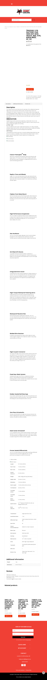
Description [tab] (8, 103)
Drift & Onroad (35, 97)
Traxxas (14, 26)
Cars (8, 26)
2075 (12, 300)
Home (6, 26)
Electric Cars (32, 98)
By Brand (11, 26)
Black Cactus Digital (24, 677)
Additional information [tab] (18, 103)
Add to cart (30, 89)
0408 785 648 (25, 661)
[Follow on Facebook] (22, 665)
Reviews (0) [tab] (27, 103)
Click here (33, 359)
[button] (29, 92)
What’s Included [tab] (13, 459)
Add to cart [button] (8, 616)
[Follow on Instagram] (25, 665)
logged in (13, 578)
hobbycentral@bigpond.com (25, 659)
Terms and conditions (20, 670)
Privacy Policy (28, 639)
